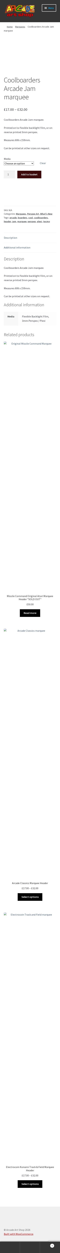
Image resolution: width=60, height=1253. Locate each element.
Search (30, 1247)
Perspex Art (33, 213)
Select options (30, 896)
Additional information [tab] (17, 247)
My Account (10, 1247)
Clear (43, 163)
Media (7, 158)
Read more (30, 613)
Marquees (20, 26)
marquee (21, 221)
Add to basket (29, 174)
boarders (22, 217)
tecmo (46, 221)
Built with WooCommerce (18, 1234)
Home (10, 26)
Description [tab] (10, 237)
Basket (46, 1244)
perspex (32, 221)
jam (14, 221)
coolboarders (41, 217)
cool (30, 217)
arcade (13, 217)
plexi (39, 221)
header (7, 221)
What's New (46, 213)
